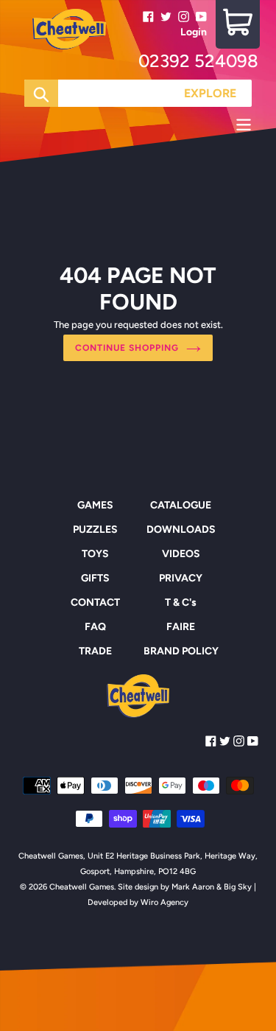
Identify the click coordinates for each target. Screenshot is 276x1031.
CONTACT (95, 602)
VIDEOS (181, 554)
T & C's (181, 602)
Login (193, 32)
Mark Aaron (192, 887)
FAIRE (180, 627)
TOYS (95, 554)
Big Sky (238, 887)
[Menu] (138, 127)
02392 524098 (198, 60)
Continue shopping (126, 348)
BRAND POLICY (181, 651)
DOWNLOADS (181, 529)
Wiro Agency (164, 902)
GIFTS (95, 578)
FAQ (95, 627)
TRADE (95, 651)
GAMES (95, 505)
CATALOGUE (180, 505)
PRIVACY (180, 578)
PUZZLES (95, 529)
